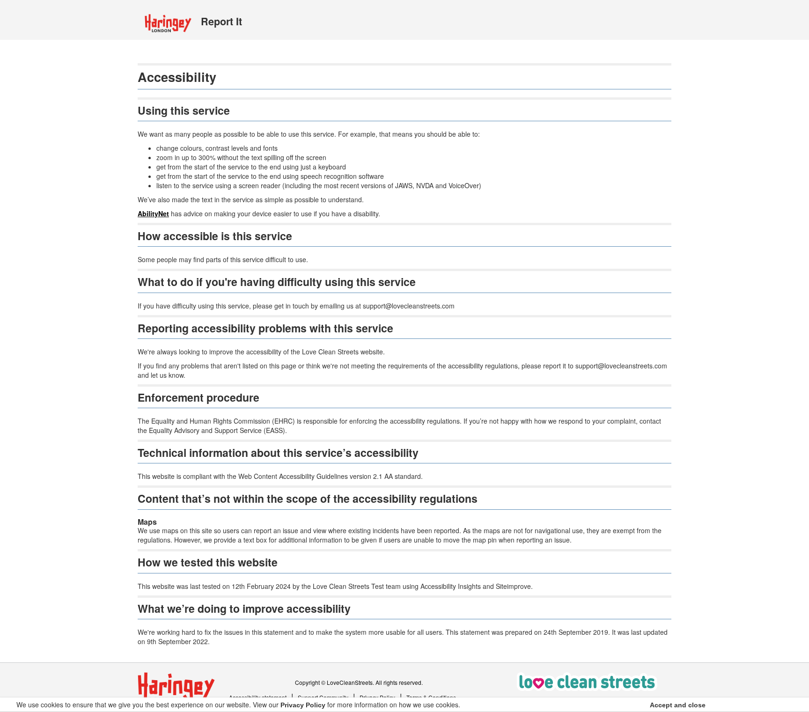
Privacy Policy (302, 705)
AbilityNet (153, 213)
